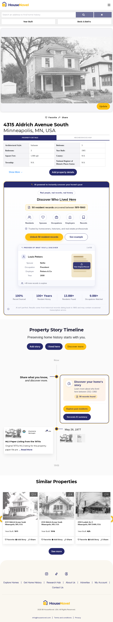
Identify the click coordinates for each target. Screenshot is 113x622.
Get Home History (33, 582)
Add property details (63, 172)
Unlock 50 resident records (44, 237)
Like (49, 431)
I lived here (54, 346)
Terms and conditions (63, 618)
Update (103, 106)
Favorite (53, 117)
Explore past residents (77, 409)
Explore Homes (11, 582)
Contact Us (57, 587)
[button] (63, 117)
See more (56, 551)
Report (47, 451)
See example (76, 237)
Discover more (76, 346)
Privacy (78, 618)
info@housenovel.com (41, 618)
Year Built (28, 21)
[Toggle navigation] (109, 5)
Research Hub (54, 582)
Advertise (85, 582)
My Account (101, 582)
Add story (35, 346)
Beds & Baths (84, 21)
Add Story (21, 540)
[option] (20, 518)
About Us (70, 582)
